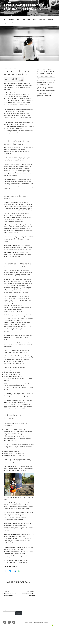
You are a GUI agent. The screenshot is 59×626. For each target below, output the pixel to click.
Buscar (5, 610)
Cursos (18, 19)
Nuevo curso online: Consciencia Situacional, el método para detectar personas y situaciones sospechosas (46, 88)
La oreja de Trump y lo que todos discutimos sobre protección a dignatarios (44, 95)
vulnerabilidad (26, 582)
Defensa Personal (12, 581)
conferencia (14, 270)
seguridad (17, 582)
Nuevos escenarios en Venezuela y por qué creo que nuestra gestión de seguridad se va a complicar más (45, 71)
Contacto (50, 19)
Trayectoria (42, 19)
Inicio (5, 19)
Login (5, 23)
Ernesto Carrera (11, 68)
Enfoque (11, 19)
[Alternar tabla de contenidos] (21, 79)
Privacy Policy (28, 622)
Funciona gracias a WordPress (40, 622)
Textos (34, 19)
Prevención (9, 579)
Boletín (11, 23)
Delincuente (22, 581)
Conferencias (26, 19)
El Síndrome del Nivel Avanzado (44, 76)
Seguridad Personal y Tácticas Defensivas (24, 7)
